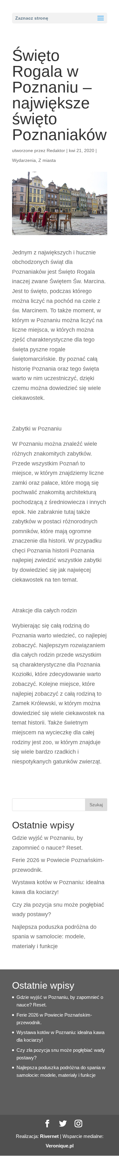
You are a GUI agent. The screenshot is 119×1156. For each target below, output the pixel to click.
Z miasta (47, 160)
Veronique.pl (60, 1145)
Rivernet (49, 1136)
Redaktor (56, 150)
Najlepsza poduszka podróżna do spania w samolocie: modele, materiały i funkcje (54, 936)
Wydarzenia (24, 160)
